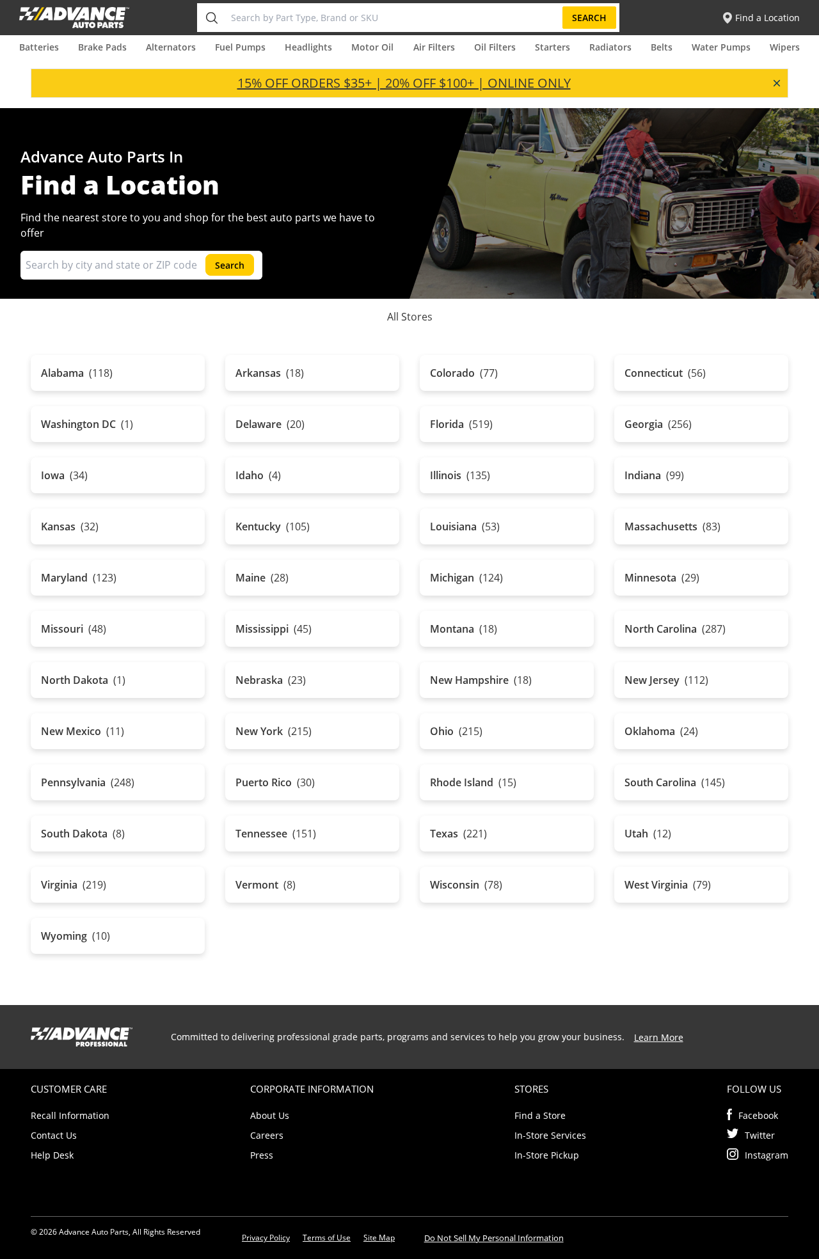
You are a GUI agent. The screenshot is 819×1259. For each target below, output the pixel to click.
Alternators (171, 47)
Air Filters (434, 47)
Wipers (785, 47)
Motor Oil (372, 47)
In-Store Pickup (546, 1155)
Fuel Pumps (240, 47)
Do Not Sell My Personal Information (494, 1238)
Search (589, 18)
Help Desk (52, 1155)
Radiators (610, 47)
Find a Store (540, 1115)
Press (261, 1155)
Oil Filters (495, 47)
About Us (269, 1115)
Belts (661, 47)
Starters (552, 47)
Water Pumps (721, 47)
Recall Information (70, 1115)
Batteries (39, 47)
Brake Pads (102, 47)
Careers (266, 1135)
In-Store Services (550, 1135)
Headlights (308, 47)
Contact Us (54, 1135)
